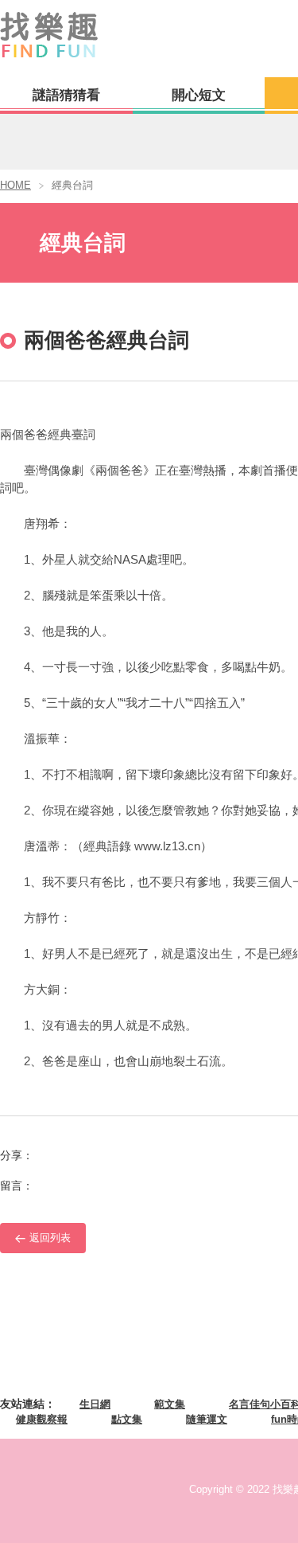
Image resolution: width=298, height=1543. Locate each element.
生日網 (94, 1404)
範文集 (169, 1404)
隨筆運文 (206, 1419)
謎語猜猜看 (66, 95)
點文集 (126, 1419)
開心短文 (199, 95)
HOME (15, 185)
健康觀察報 (42, 1419)
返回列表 (50, 1238)
